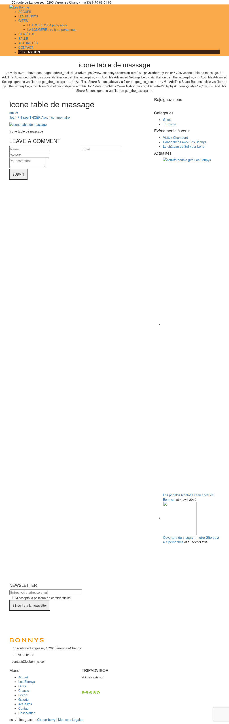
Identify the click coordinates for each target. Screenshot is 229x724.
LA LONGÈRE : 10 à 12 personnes (51, 29)
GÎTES (23, 20)
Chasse (23, 690)
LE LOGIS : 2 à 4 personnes (47, 25)
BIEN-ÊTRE (26, 34)
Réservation (26, 713)
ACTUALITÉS (28, 43)
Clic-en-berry (46, 719)
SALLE (23, 38)
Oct (13, 113)
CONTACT (25, 47)
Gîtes (167, 119)
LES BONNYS (28, 16)
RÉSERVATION (29, 52)
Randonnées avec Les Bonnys (184, 142)
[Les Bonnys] (19, 6)
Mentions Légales (70, 719)
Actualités (25, 704)
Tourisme (169, 124)
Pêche (22, 695)
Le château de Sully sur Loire (183, 146)
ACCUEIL (25, 11)
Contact (23, 708)
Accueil (23, 677)
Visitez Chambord (175, 137)
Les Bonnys (26, 681)
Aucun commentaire (55, 117)
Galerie (23, 699)
